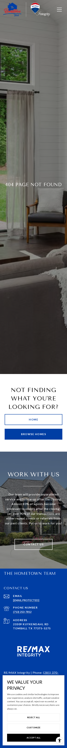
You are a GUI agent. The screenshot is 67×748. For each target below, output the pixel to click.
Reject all (33, 717)
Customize (33, 727)
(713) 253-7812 (22, 611)
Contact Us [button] (33, 544)
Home (33, 419)
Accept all (33, 737)
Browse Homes (33, 434)
